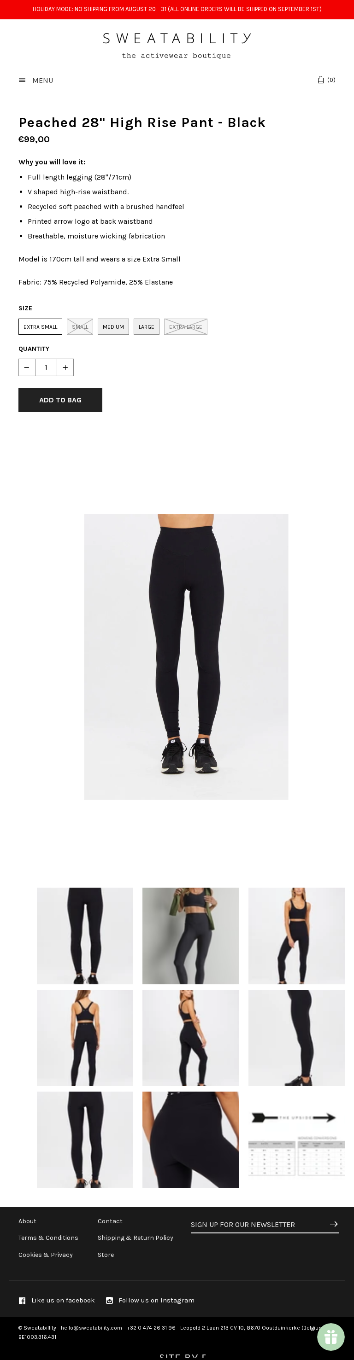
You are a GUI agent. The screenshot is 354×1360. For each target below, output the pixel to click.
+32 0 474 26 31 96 (151, 1328)
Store (106, 1255)
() (331, 79)
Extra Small (40, 327)
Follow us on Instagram (156, 1300)
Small (80, 327)
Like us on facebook (62, 1300)
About (27, 1221)
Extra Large (185, 327)
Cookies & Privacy (45, 1255)
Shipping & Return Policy (135, 1238)
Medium (113, 327)
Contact (110, 1221)
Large (146, 327)
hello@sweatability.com (91, 1328)
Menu (41, 80)
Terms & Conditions (48, 1238)
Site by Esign (182, 1353)
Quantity (33, 349)
